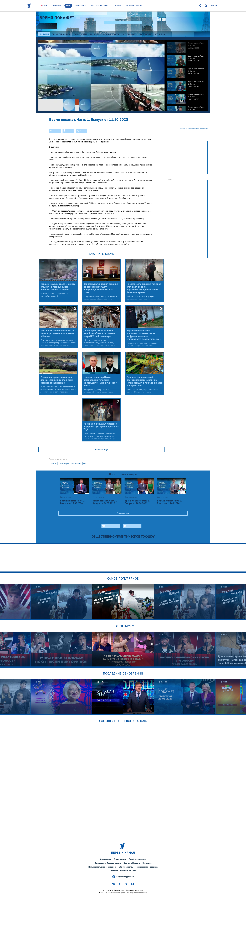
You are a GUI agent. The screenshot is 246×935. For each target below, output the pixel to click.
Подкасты (80, 6)
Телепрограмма (134, 6)
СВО (84, 463)
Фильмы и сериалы (100, 6)
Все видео (147, 863)
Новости (57, 6)
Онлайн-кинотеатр (137, 859)
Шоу (68, 6)
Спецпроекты (120, 859)
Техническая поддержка (147, 866)
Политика (53, 463)
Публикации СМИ (128, 870)
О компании (105, 859)
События (114, 870)
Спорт (118, 6)
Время (57, 17)
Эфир (44, 6)
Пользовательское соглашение (102, 866)
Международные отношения (70, 463)
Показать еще (101, 449)
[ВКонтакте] (55, 131)
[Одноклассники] (68, 131)
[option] (186, 46)
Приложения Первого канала (108, 863)
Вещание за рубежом (125, 876)
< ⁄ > (79, 130)
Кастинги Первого (132, 863)
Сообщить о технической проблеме (193, 128)
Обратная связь (126, 866)
